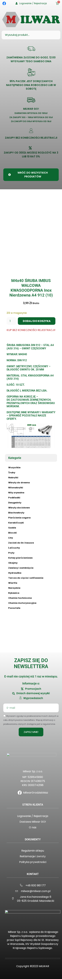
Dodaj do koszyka (37, 321)
